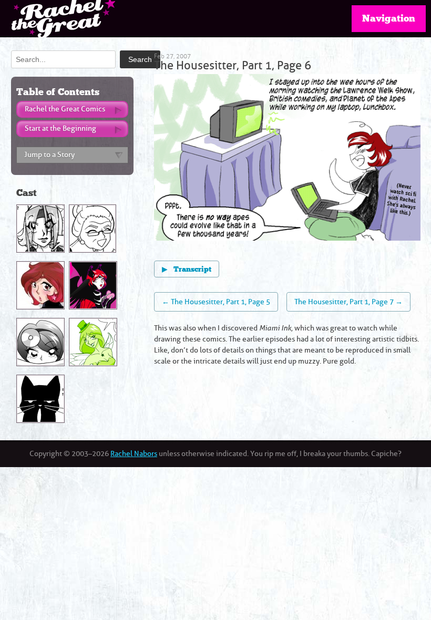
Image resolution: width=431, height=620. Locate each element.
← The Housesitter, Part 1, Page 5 (216, 301)
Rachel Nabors (133, 453)
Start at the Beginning (60, 128)
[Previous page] (220, 158)
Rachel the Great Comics (65, 109)
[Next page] (353, 158)
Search (140, 59)
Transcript (186, 269)
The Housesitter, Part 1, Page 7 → (348, 301)
